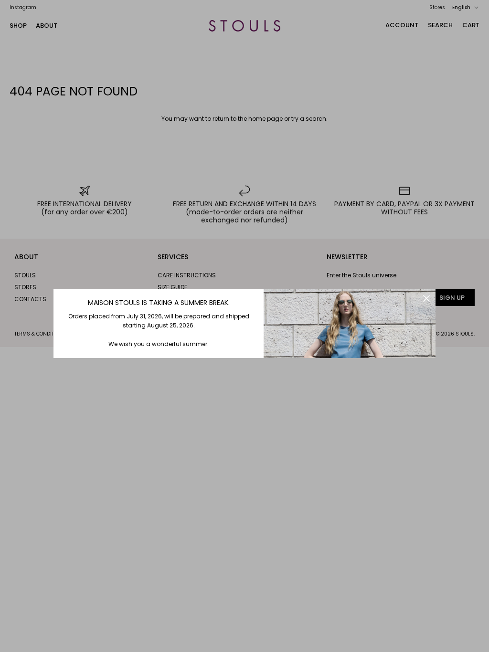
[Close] (426, 298)
